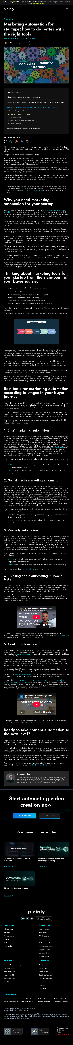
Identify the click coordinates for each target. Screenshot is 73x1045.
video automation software (23, 674)
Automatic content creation (23, 654)
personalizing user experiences (19, 682)
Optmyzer (11, 559)
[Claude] (16, 141)
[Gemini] (21, 141)
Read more (7, 866)
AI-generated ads (28, 569)
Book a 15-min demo (34, 190)
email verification (57, 448)
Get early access (39, 3)
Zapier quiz (63, 635)
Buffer (9, 515)
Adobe (61, 1028)
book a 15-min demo (39, 765)
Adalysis (10, 564)
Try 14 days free (25, 815)
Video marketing (9, 38)
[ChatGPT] (5, 141)
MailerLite (11, 470)
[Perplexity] (10, 141)
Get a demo (49, 815)
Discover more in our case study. (42, 723)
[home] (10, 9)
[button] (67, 9)
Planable (10, 520)
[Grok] (27, 141)
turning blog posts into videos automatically (34, 680)
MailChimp (11, 465)
